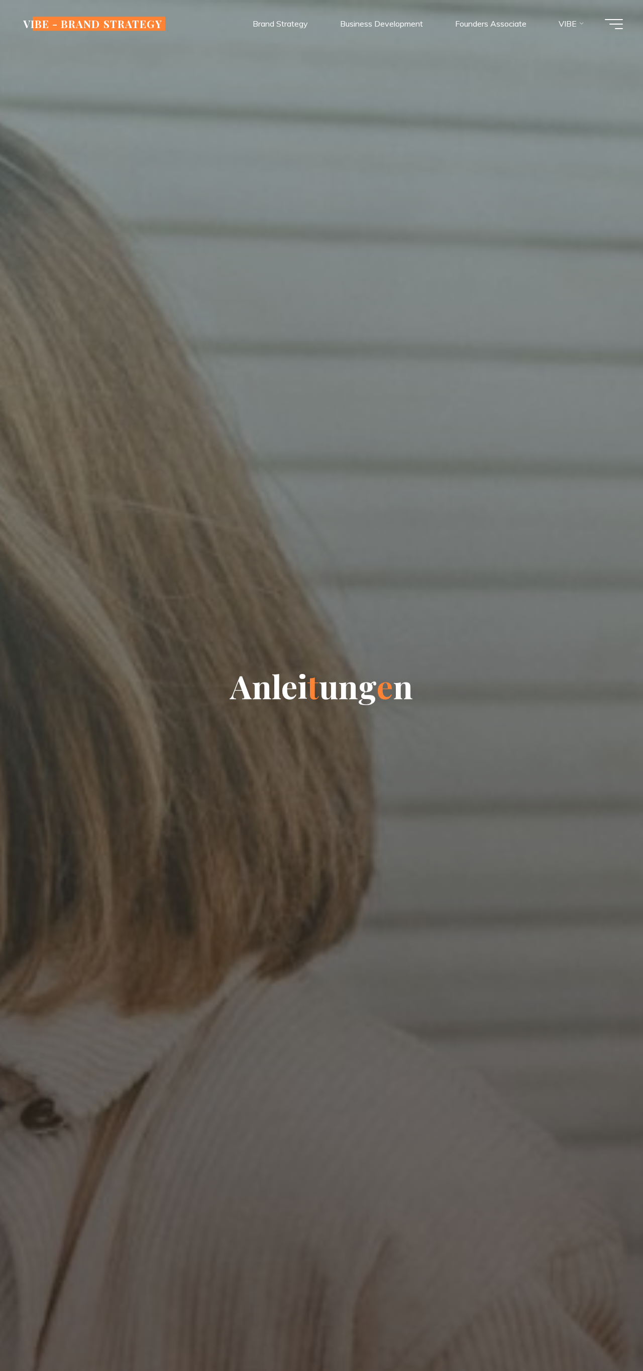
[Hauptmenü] (614, 24)
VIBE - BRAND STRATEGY (92, 24)
